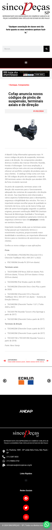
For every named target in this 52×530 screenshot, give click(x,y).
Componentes (23, 85)
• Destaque (12, 85)
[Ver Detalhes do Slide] (26, 74)
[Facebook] (26, 498)
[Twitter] (26, 508)
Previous (49, 381)
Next (5, 381)
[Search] (47, 49)
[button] (26, 62)
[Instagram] (26, 517)
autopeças (34, 220)
